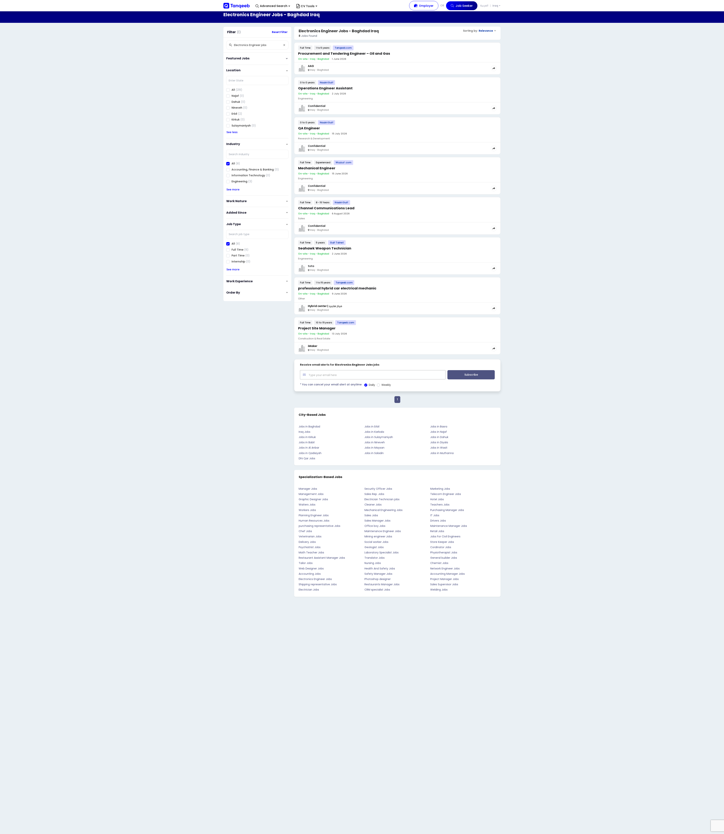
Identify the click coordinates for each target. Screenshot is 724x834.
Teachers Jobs (439, 504)
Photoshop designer (377, 579)
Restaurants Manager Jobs (382, 584)
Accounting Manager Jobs (447, 574)
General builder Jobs (443, 558)
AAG (311, 66)
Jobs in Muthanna (442, 453)
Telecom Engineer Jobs (445, 494)
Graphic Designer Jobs (313, 499)
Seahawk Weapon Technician (324, 248)
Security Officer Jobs (378, 489)
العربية (484, 5)
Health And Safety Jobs (379, 568)
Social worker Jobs (376, 542)
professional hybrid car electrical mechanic (337, 288)
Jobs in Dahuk (439, 437)
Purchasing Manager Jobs (447, 510)
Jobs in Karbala (374, 432)
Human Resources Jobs (314, 520)
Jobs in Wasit (438, 448)
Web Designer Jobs (311, 568)
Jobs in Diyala (439, 442)
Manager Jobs (308, 489)
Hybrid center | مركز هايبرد (325, 306)
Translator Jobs (374, 558)
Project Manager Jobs (444, 579)
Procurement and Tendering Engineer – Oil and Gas (344, 53)
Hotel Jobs (437, 499)
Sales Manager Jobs (377, 520)
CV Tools (307, 6)
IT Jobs (434, 515)
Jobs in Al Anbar (309, 448)
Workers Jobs (307, 510)
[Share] (494, 68)
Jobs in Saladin (374, 453)
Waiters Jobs (307, 504)
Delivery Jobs (307, 542)
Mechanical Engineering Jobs (383, 510)
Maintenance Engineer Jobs (382, 531)
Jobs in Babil (306, 442)
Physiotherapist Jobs (443, 552)
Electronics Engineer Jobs (315, 579)
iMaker (312, 346)
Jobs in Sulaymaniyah (378, 437)
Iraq (495, 6)
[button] (272, 6)
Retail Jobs (437, 531)
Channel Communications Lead (326, 208)
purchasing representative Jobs (319, 526)
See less (232, 132)
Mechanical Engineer (316, 168)
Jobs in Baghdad (309, 426)
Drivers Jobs (438, 520)
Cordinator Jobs (440, 547)
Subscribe (471, 375)
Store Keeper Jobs (442, 542)
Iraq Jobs (304, 432)
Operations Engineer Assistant (325, 88)
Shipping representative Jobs (318, 584)
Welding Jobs (439, 590)
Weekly (386, 385)
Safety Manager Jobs (378, 574)
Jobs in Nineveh (374, 442)
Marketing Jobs (440, 489)
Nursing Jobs (372, 563)
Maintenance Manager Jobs (448, 526)
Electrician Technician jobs (382, 499)
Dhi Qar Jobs (307, 458)
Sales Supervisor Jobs (444, 584)
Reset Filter (280, 32)
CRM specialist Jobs (377, 590)
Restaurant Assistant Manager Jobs (322, 558)
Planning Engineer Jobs (314, 515)
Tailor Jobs (306, 563)
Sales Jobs (371, 515)
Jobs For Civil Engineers (445, 536)
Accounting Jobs (310, 574)
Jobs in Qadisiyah (310, 453)
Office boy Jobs (374, 526)
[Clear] (284, 45)
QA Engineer (309, 128)
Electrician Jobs (309, 590)
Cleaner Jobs (373, 504)
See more (232, 189)
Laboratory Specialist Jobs (381, 552)
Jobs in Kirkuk (307, 437)
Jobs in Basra (438, 426)
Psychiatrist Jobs (310, 547)
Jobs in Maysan (374, 448)
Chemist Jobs (439, 563)
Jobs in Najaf (438, 432)
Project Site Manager (317, 328)
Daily (372, 385)
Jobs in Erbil (371, 426)
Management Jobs (311, 494)
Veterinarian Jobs (310, 536)
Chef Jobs (305, 531)
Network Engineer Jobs (445, 568)
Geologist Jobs (374, 547)
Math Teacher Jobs (311, 552)
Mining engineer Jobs (378, 536)
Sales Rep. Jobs (374, 494)
